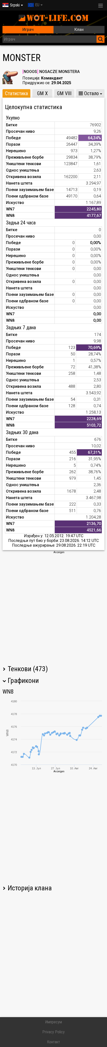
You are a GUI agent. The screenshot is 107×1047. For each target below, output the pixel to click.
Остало (91, 93)
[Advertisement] (53, 607)
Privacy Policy (53, 1032)
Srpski (15, 5)
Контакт (53, 1042)
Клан (79, 29)
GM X (42, 93)
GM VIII (64, 93)
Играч (28, 29)
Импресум (53, 1022)
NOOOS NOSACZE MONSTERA (51, 71)
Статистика (16, 93)
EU (37, 4)
